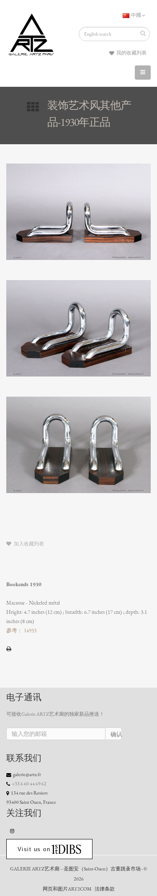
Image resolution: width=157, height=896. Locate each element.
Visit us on (34, 849)
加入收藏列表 (28, 544)
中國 (136, 15)
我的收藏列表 (131, 53)
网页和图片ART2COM (67, 889)
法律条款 (105, 889)
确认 (116, 734)
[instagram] (12, 830)
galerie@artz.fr (27, 774)
